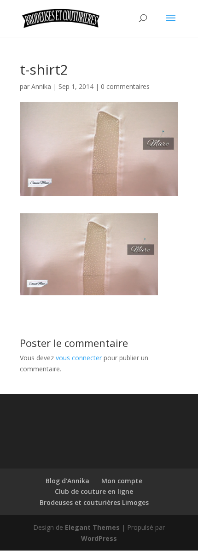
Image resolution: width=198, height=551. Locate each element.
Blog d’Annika (67, 480)
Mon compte (121, 480)
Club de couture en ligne (94, 491)
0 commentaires (125, 86)
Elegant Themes (92, 527)
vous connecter (79, 357)
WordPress (99, 538)
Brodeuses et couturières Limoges (94, 502)
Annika (41, 86)
